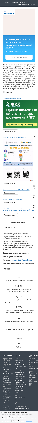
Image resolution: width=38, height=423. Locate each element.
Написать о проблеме (19, 57)
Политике (29, 421)
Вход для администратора (26, 4)
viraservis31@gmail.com (22, 260)
